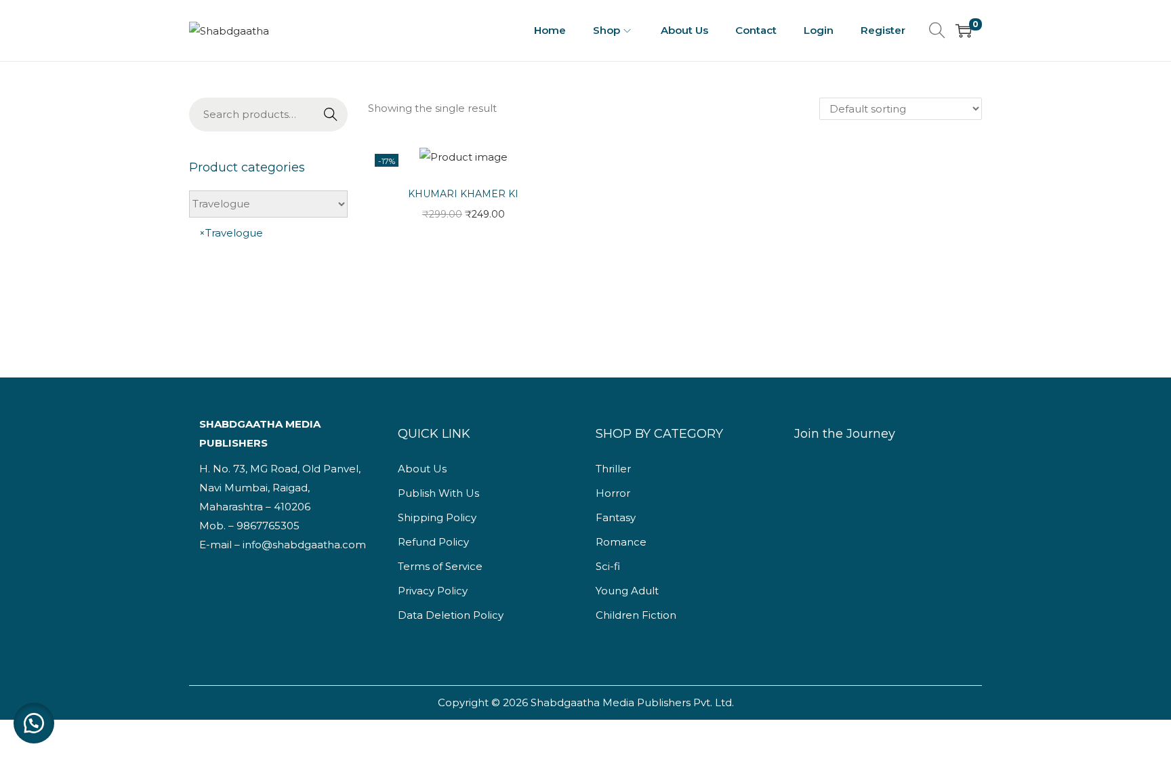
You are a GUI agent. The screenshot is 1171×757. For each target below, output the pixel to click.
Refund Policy (433, 541)
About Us (422, 468)
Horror (613, 493)
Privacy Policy (433, 590)
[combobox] (268, 254)
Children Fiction (636, 615)
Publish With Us (438, 493)
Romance (621, 541)
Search (331, 115)
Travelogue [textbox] (231, 232)
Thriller (613, 468)
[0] (964, 30)
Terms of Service (440, 566)
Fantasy (616, 517)
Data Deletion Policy (451, 615)
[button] (34, 723)
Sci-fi (608, 566)
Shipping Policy (437, 517)
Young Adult (627, 590)
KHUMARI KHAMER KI (463, 194)
